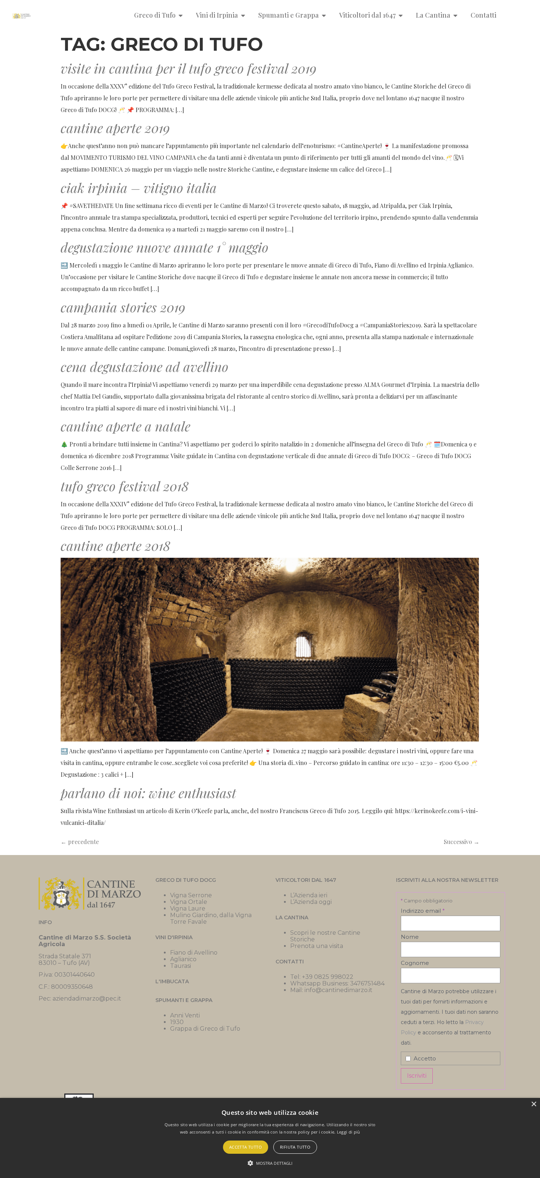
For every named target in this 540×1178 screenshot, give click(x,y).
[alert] (270, 1138)
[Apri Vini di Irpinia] (243, 15)
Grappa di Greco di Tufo (205, 1028)
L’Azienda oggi (311, 901)
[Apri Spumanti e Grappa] (324, 15)
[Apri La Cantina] (455, 15)
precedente (80, 841)
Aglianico (183, 959)
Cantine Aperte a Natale (125, 426)
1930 (177, 1022)
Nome (410, 937)
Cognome (415, 963)
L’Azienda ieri (308, 895)
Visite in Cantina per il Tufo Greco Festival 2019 (188, 68)
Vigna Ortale (188, 901)
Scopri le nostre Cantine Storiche (325, 936)
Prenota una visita (316, 945)
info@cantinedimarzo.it (338, 990)
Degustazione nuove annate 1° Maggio (165, 247)
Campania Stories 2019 (123, 307)
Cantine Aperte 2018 (115, 545)
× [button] (533, 1104)
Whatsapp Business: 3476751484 (337, 983)
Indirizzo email (423, 910)
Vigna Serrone (191, 895)
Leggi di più (348, 1132)
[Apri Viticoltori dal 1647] (400, 15)
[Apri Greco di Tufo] (180, 15)
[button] (270, 1163)
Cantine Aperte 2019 (115, 127)
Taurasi (180, 965)
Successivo (461, 841)
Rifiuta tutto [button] (295, 1147)
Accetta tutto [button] (245, 1147)
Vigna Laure (187, 908)
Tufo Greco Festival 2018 (125, 486)
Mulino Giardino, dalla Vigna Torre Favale (211, 918)
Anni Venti (185, 1015)
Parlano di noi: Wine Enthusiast (148, 792)
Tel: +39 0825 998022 (321, 976)
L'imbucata (172, 981)
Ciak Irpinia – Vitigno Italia (139, 187)
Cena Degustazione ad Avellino (144, 366)
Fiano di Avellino (193, 952)
